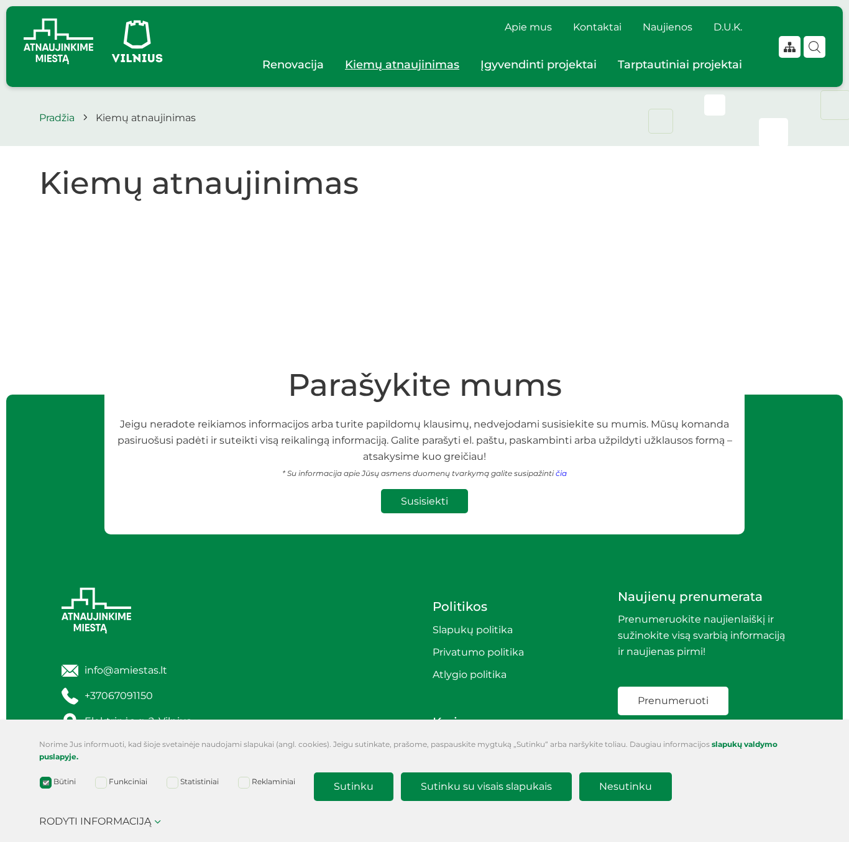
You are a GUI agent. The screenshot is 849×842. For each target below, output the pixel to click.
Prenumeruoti (673, 701)
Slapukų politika (473, 630)
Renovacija (293, 64)
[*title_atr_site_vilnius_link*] (137, 41)
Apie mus (528, 27)
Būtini (64, 781)
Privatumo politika (478, 652)
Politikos (460, 606)
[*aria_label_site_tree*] (790, 47)
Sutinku (354, 786)
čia (561, 473)
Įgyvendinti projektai (538, 64)
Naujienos (667, 27)
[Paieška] (814, 47)
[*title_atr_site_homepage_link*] (146, 610)
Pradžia (57, 118)
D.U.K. (728, 27)
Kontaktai (597, 27)
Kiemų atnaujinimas (402, 64)
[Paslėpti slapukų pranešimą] (806, 747)
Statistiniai (199, 781)
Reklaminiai (273, 781)
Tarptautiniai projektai (680, 64)
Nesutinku (625, 786)
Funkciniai (128, 781)
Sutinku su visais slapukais (486, 786)
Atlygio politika (470, 674)
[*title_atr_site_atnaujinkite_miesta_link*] (58, 41)
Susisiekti (424, 501)
